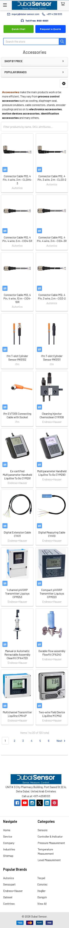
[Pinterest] (54, 803)
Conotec (42, 884)
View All (42, 903)
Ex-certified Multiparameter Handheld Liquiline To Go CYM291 (17, 474)
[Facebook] (17, 803)
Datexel (7, 897)
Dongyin (42, 897)
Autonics (8, 878)
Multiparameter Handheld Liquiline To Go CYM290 (52, 472)
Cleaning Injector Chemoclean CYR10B (52, 415)
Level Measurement (49, 860)
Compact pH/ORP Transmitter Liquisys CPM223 (52, 593)
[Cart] (63, 4)
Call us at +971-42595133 (36, 796)
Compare (5, 169)
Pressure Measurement (51, 842)
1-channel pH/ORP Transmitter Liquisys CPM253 (17, 593)
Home (6, 830)
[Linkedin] (47, 803)
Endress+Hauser (13, 890)
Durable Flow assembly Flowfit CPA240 (51, 652)
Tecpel (41, 878)
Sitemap (8, 855)
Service (7, 836)
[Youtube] (25, 803)
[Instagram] (32, 803)
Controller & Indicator (50, 836)
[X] (39, 803)
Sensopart (9, 884)
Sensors (42, 830)
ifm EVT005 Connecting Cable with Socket (17, 415)
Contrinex (9, 903)
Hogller (41, 890)
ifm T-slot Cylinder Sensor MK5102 (17, 357)
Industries (9, 849)
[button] (64, 83)
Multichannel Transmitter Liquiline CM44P (17, 713)
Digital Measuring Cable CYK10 (51, 534)
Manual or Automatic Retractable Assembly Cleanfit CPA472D (17, 654)
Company (8, 842)
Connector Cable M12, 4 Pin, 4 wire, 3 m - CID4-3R (52, 239)
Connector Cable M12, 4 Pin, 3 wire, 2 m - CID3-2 (52, 296)
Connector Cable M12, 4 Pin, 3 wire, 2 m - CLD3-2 (52, 177)
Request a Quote (50, 28)
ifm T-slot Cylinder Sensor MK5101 (51, 357)
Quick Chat (18, 28)
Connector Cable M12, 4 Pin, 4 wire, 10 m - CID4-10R (17, 298)
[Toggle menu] (5, 5)
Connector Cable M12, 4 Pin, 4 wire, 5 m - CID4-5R (17, 239)
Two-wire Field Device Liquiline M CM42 (52, 713)
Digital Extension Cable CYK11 (17, 534)
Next (59, 740)
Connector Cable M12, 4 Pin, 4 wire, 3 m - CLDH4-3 (17, 179)
